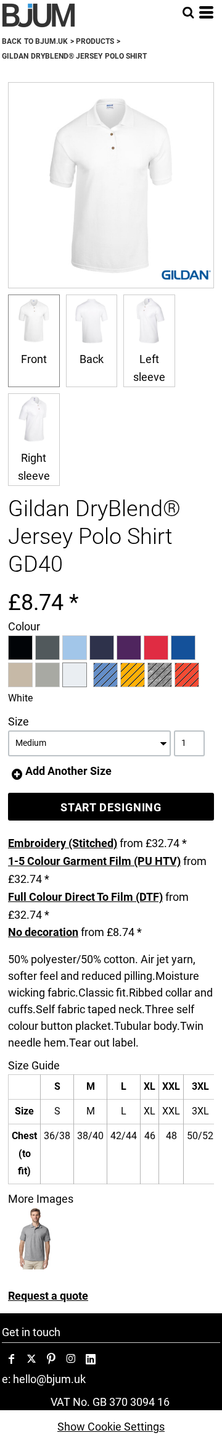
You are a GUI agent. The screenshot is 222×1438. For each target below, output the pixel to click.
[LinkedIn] (90, 1359)
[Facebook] (11, 1359)
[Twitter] (31, 1359)
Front (34, 359)
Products (95, 41)
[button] (188, 12)
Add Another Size (68, 770)
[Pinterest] (51, 1359)
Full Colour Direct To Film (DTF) (85, 896)
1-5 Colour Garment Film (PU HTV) (94, 861)
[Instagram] (71, 1359)
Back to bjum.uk (35, 41)
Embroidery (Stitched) (62, 843)
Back (92, 359)
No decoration (43, 932)
